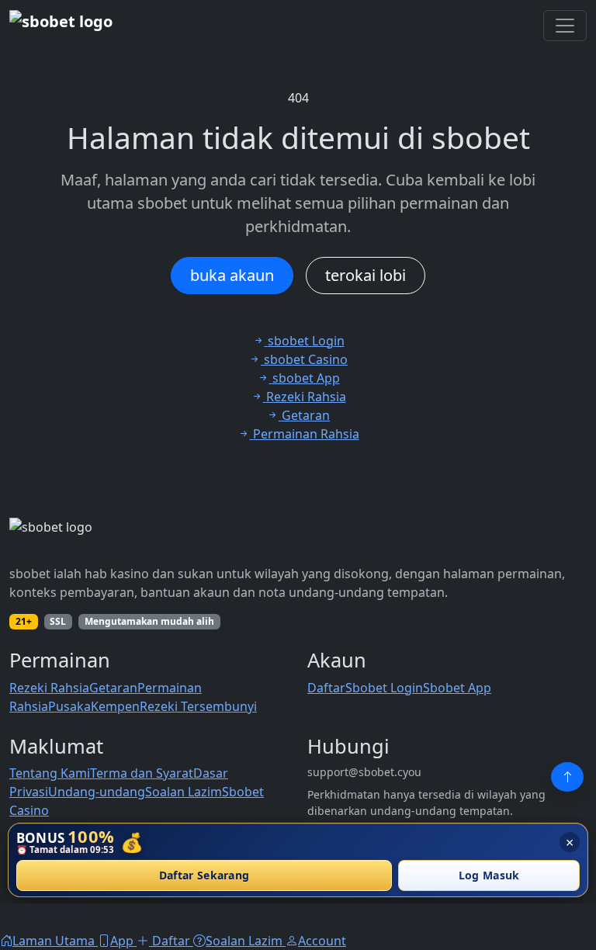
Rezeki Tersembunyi (198, 706)
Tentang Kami (49, 773)
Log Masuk (489, 876)
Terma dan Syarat (141, 773)
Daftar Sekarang (204, 876)
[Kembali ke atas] (567, 777)
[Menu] (565, 25)
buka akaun (232, 275)
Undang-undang (96, 791)
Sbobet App (457, 687)
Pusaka (69, 706)
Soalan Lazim (183, 791)
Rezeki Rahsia (49, 687)
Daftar (326, 687)
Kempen (115, 706)
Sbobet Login (384, 687)
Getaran (113, 687)
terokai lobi (365, 275)
